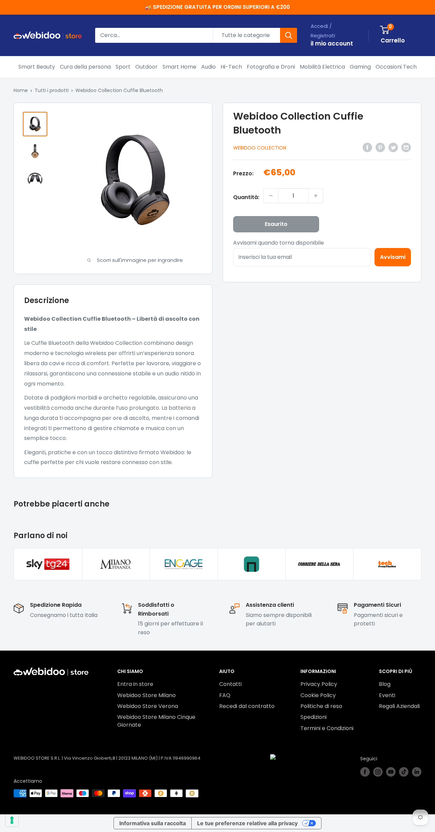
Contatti (230, 684)
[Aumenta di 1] (316, 196)
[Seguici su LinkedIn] (416, 772)
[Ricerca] (288, 35)
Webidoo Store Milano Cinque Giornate (156, 720)
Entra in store (135, 684)
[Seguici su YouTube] (391, 772)
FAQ (224, 695)
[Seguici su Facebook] (365, 772)
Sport (123, 67)
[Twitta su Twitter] (393, 147)
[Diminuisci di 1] (271, 196)
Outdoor (146, 67)
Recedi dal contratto (247, 706)
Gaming (360, 67)
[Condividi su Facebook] (367, 147)
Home (21, 90)
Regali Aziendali (399, 706)
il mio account (332, 43)
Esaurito (276, 224)
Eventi (387, 695)
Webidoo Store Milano (146, 695)
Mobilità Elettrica (322, 67)
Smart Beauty (36, 67)
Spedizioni (313, 717)
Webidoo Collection (259, 147)
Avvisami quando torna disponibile (278, 243)
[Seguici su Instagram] (378, 772)
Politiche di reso (321, 706)
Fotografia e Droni (271, 67)
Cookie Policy (318, 695)
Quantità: (246, 197)
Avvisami (392, 257)
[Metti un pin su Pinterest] (380, 147)
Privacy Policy (318, 684)
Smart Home (179, 67)
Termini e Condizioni (326, 728)
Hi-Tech (231, 67)
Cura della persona (85, 67)
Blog (384, 684)
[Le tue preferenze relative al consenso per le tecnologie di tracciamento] (11, 820)
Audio (208, 67)
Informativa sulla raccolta (152, 823)
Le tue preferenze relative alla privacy (247, 823)
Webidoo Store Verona (147, 706)
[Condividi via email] (406, 147)
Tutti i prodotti (52, 90)
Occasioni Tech (396, 67)
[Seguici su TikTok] (403, 772)
